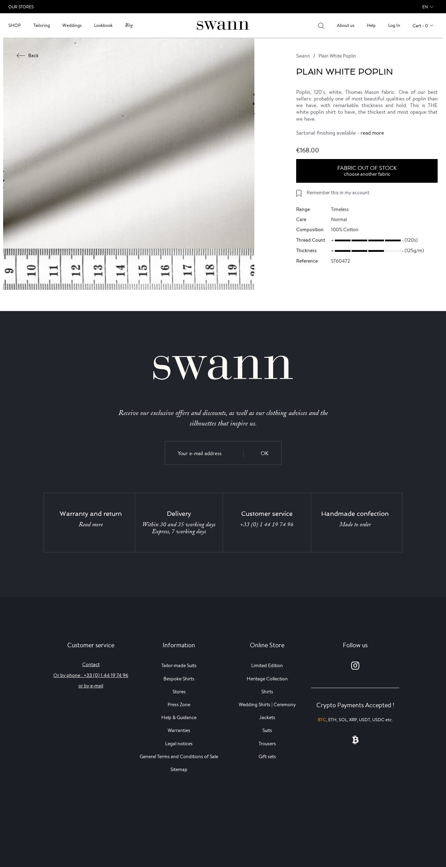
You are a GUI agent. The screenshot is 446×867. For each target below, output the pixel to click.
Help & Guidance (179, 717)
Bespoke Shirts (178, 679)
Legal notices (179, 743)
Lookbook (103, 25)
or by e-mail (90, 686)
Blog (129, 25)
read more (372, 132)
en (425, 6)
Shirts (267, 691)
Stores (179, 691)
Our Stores (20, 6)
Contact (91, 664)
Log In (394, 25)
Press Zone (179, 704)
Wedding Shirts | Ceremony (267, 704)
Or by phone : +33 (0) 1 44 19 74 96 (90, 675)
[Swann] (223, 25)
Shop (14, 25)
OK (265, 453)
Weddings (72, 25)
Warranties (179, 730)
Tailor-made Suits (179, 665)
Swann (303, 56)
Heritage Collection (267, 679)
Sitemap (178, 769)
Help (371, 25)
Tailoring (41, 25)
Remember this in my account (338, 192)
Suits (267, 730)
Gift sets (267, 756)
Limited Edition (267, 665)
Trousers (267, 743)
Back (33, 55)
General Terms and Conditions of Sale (179, 756)
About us (345, 25)
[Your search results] (321, 25)
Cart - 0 (420, 26)
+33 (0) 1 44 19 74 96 (266, 524)
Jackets (267, 717)
